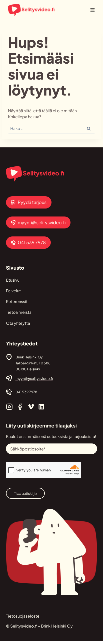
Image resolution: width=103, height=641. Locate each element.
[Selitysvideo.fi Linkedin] (41, 407)
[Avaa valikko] (92, 10)
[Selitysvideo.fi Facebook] (20, 406)
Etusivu (13, 280)
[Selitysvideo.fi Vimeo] (31, 406)
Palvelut (13, 290)
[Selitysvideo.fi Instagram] (9, 406)
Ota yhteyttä (18, 323)
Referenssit (17, 301)
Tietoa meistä (19, 312)
